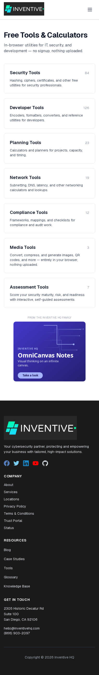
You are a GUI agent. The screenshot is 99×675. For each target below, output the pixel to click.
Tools (8, 568)
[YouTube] (35, 463)
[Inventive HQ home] (24, 9)
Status (9, 528)
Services (11, 492)
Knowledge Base (17, 586)
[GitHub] (45, 463)
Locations (11, 499)
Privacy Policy (15, 506)
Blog (7, 550)
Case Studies (14, 559)
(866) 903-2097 (17, 633)
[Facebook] (7, 463)
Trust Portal (13, 521)
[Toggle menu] (90, 9)
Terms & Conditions (19, 513)
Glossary (11, 577)
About (8, 485)
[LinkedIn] (26, 463)
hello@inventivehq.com (22, 628)
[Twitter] (16, 463)
